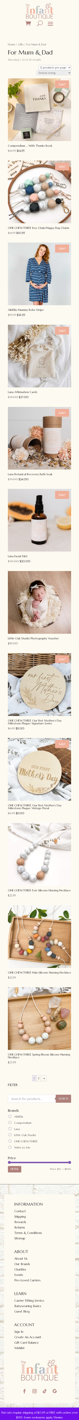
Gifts (20, 44)
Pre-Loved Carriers (27, 1280)
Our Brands (22, 1264)
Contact (20, 1211)
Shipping (20, 1216)
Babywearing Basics (27, 1306)
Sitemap (19, 1238)
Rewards (20, 1222)
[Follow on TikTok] (44, 1391)
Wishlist (19, 1348)
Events (18, 1275)
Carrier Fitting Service (29, 1300)
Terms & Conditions (28, 1233)
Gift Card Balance (26, 1342)
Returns (19, 1227)
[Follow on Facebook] (24, 1391)
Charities (20, 1269)
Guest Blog (22, 1311)
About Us (21, 1258)
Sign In (18, 1332)
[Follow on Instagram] (34, 1391)
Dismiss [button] (58, 1417)
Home (11, 44)
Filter (14, 1169)
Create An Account (27, 1337)
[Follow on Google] (54, 1391)
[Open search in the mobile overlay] (39, 1099)
